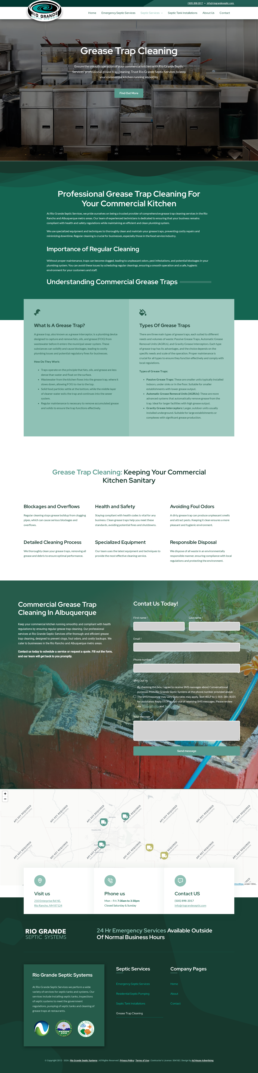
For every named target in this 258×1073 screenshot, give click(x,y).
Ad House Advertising (202, 1060)
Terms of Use (172, 706)
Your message (141, 716)
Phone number (143, 659)
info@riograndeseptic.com (220, 3)
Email (137, 638)
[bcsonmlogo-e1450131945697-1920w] (64, 1021)
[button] (103, 822)
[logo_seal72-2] (86, 1021)
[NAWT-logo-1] (42, 1021)
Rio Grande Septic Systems (83, 1060)
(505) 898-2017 (195, 3)
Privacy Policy (150, 706)
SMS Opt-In (140, 680)
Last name (196, 617)
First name (140, 617)
